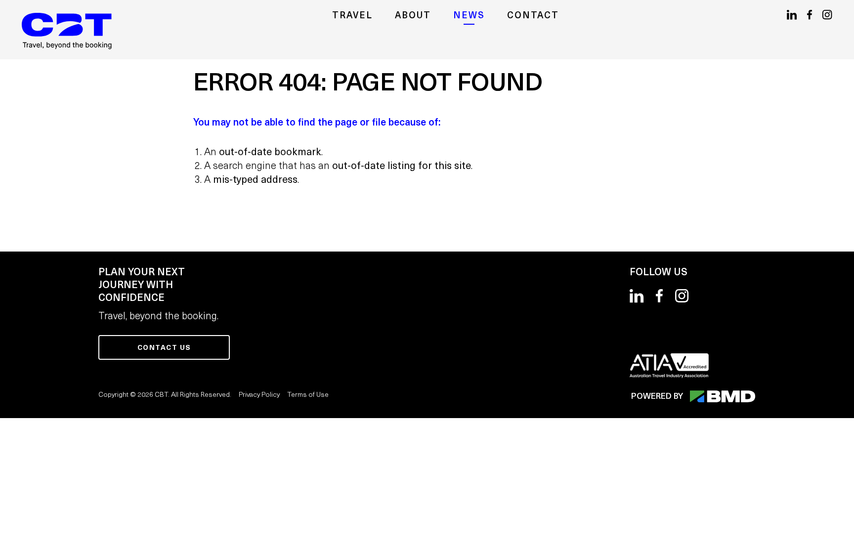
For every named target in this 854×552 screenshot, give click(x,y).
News (469, 16)
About (413, 16)
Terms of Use (308, 395)
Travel (352, 16)
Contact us (164, 348)
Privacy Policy (259, 395)
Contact (533, 16)
